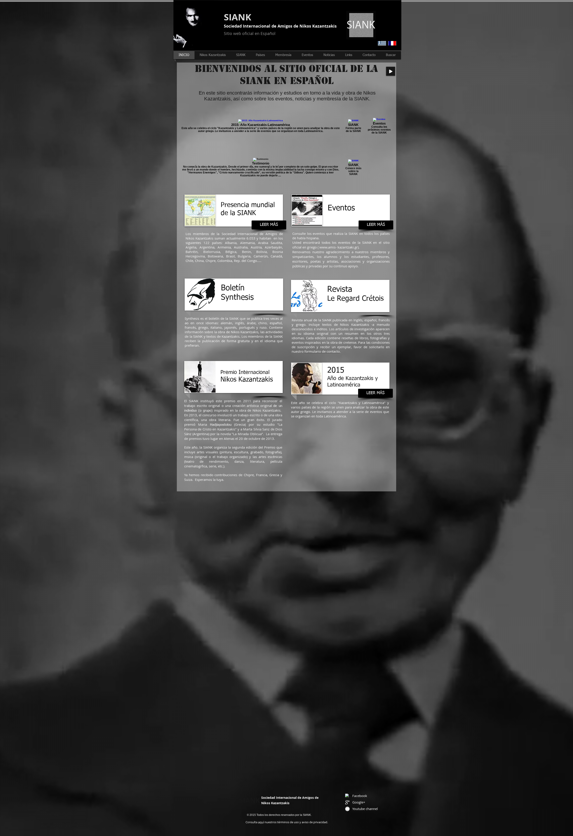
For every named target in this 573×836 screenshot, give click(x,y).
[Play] (390, 71)
